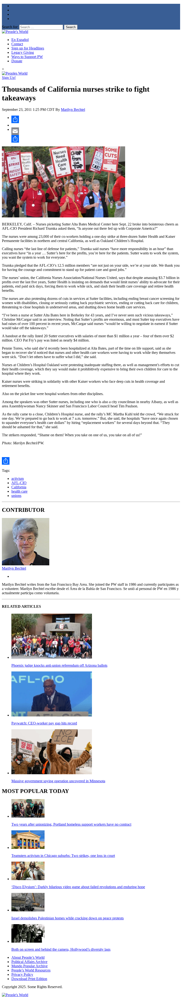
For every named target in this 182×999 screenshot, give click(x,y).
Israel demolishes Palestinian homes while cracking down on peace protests (67, 918)
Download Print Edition (29, 979)
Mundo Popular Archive (29, 966)
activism (17, 479)
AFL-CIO (19, 483)
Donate (16, 61)
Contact (17, 44)
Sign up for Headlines (27, 48)
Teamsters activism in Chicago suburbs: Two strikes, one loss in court (63, 856)
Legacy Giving (22, 52)
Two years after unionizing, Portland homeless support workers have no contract (71, 824)
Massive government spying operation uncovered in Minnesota (58, 781)
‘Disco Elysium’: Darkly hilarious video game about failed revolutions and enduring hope (78, 887)
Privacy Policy (22, 974)
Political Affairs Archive (29, 962)
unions (16, 496)
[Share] (95, 119)
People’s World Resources (30, 970)
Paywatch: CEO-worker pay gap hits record (44, 723)
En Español (20, 40)
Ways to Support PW (27, 57)
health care (19, 491)
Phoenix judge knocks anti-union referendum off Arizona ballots (59, 665)
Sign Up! (9, 78)
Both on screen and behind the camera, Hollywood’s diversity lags (60, 949)
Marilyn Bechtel (73, 110)
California (18, 487)
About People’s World (28, 957)
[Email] (95, 131)
